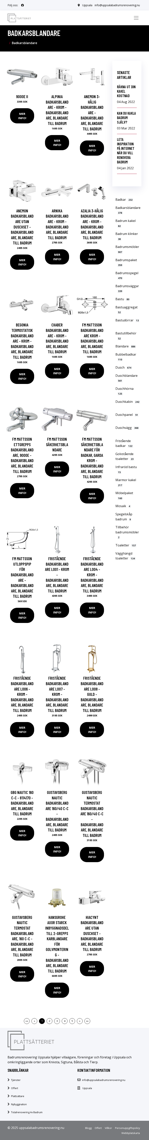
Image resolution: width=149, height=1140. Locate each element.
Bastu (122, 299)
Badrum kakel (125, 223)
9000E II (22, 96)
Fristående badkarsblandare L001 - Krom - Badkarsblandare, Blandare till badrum (57, 574)
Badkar (124, 199)
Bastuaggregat (126, 309)
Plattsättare (17, 1096)
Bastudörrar (127, 320)
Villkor (108, 1128)
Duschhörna (124, 391)
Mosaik (122, 506)
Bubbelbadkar (125, 356)
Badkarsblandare (127, 210)
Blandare (125, 346)
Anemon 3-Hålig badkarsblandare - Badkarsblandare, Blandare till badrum (92, 112)
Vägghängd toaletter (125, 556)
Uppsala (87, 5)
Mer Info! (22, 116)
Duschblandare (126, 378)
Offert (14, 1088)
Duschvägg (126, 428)
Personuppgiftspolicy (127, 1128)
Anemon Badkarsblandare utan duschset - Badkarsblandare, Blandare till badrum (22, 226)
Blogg (88, 1128)
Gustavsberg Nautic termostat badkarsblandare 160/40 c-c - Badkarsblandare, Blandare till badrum (92, 814)
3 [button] (57, 1021)
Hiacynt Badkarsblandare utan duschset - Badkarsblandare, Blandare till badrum (92, 933)
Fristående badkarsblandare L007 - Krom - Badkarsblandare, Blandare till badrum (57, 694)
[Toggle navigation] (136, 18)
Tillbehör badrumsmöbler (127, 532)
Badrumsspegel (126, 275)
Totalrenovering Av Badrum (26, 1112)
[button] (80, 1021)
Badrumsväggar (127, 288)
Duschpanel (126, 415)
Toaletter (125, 545)
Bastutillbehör (125, 335)
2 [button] (49, 1021)
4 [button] (64, 1021)
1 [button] (42, 1021)
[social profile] (22, 5)
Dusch (123, 367)
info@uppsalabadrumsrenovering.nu (117, 5)
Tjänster (16, 1080)
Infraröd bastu (126, 469)
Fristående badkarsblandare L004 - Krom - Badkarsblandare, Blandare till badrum (92, 574)
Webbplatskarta (130, 1133)
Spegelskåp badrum (123, 516)
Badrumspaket (126, 262)
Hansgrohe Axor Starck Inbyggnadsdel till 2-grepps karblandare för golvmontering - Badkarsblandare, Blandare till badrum (57, 944)
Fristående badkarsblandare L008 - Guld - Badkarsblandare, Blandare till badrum (92, 694)
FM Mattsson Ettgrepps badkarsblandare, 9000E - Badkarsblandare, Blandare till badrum (22, 455)
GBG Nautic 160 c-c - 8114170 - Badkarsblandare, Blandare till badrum (22, 803)
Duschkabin (127, 401)
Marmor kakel (125, 482)
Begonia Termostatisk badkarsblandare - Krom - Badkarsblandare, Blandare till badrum (22, 340)
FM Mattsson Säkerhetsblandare (57, 444)
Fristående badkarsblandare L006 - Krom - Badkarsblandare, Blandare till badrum (22, 694)
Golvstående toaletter (124, 456)
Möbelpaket (124, 495)
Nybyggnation (19, 1104)
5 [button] (72, 1021)
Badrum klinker (126, 236)
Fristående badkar (123, 443)
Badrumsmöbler (127, 249)
